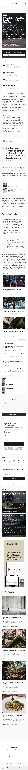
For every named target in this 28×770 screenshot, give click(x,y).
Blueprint (14, 3)
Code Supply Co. (20, 764)
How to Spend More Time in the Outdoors (14, 311)
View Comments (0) (13, 414)
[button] (2, 3)
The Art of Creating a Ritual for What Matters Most (12, 290)
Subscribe (14, 478)
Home (3, 8)
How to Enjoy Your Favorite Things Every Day (13, 332)
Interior (7, 8)
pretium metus (10, 198)
